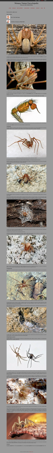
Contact (38, 8)
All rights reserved (31, 451)
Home (10, 8)
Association (26, 8)
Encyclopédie (19, 8)
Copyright (32, 8)
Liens (42, 8)
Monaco (14, 8)
